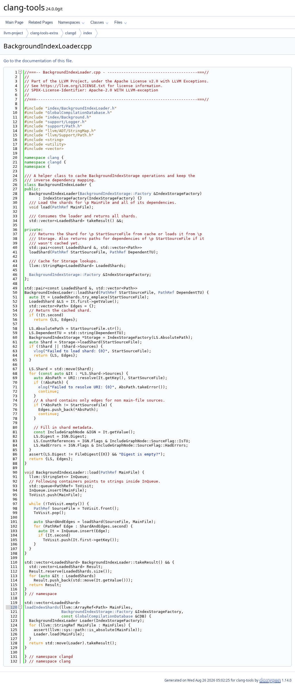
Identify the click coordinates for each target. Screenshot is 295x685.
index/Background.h (68, 117)
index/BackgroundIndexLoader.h (81, 108)
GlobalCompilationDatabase (104, 616)
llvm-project (13, 33)
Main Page (14, 22)
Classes (97, 22)
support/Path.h (64, 126)
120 (11, 607)
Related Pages (41, 22)
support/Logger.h (66, 122)
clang (53, 157)
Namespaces (69, 22)
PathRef (60, 207)
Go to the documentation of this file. (38, 60)
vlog (38, 351)
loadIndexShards (41, 607)
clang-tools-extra (44, 33)
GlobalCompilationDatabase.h (79, 112)
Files (118, 22)
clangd (70, 33)
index (87, 33)
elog (43, 387)
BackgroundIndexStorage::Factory (115, 193)
